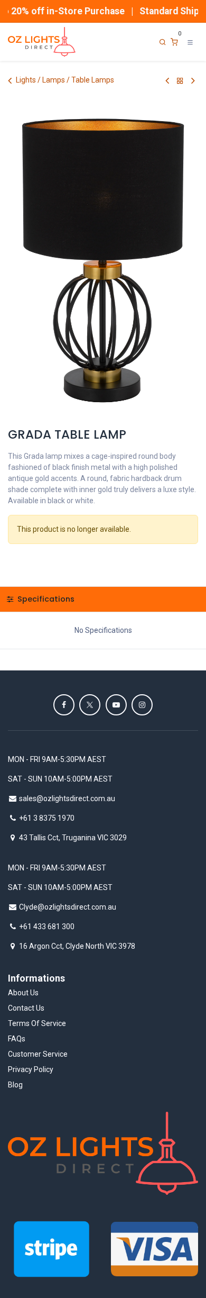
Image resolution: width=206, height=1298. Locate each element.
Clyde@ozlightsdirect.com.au (67, 907)
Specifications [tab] (44, 599)
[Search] (162, 42)
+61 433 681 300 (46, 926)
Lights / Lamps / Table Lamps (65, 80)
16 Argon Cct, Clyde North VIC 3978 (77, 946)
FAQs (16, 1038)
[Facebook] (63, 704)
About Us (23, 992)
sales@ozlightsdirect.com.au (67, 798)
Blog (15, 1085)
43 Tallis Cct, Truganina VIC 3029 (73, 837)
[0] (174, 42)
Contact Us (26, 1008)
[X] (89, 704)
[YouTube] (116, 704)
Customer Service (38, 1054)
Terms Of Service (37, 1023)
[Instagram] (142, 704)
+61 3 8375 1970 (46, 818)
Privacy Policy (30, 1069)
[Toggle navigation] (190, 41)
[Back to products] (180, 80)
